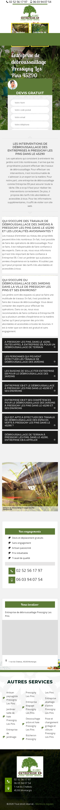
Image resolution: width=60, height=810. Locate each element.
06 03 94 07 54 (41, 2)
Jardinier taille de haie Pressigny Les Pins (11, 716)
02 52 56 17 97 (17, 2)
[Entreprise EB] (30, 13)
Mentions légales (44, 804)
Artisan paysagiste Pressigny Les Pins (12, 698)
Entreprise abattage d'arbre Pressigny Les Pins (50, 705)
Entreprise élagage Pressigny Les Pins (31, 707)
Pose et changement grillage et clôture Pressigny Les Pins (51, 727)
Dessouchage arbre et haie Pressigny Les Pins (32, 724)
